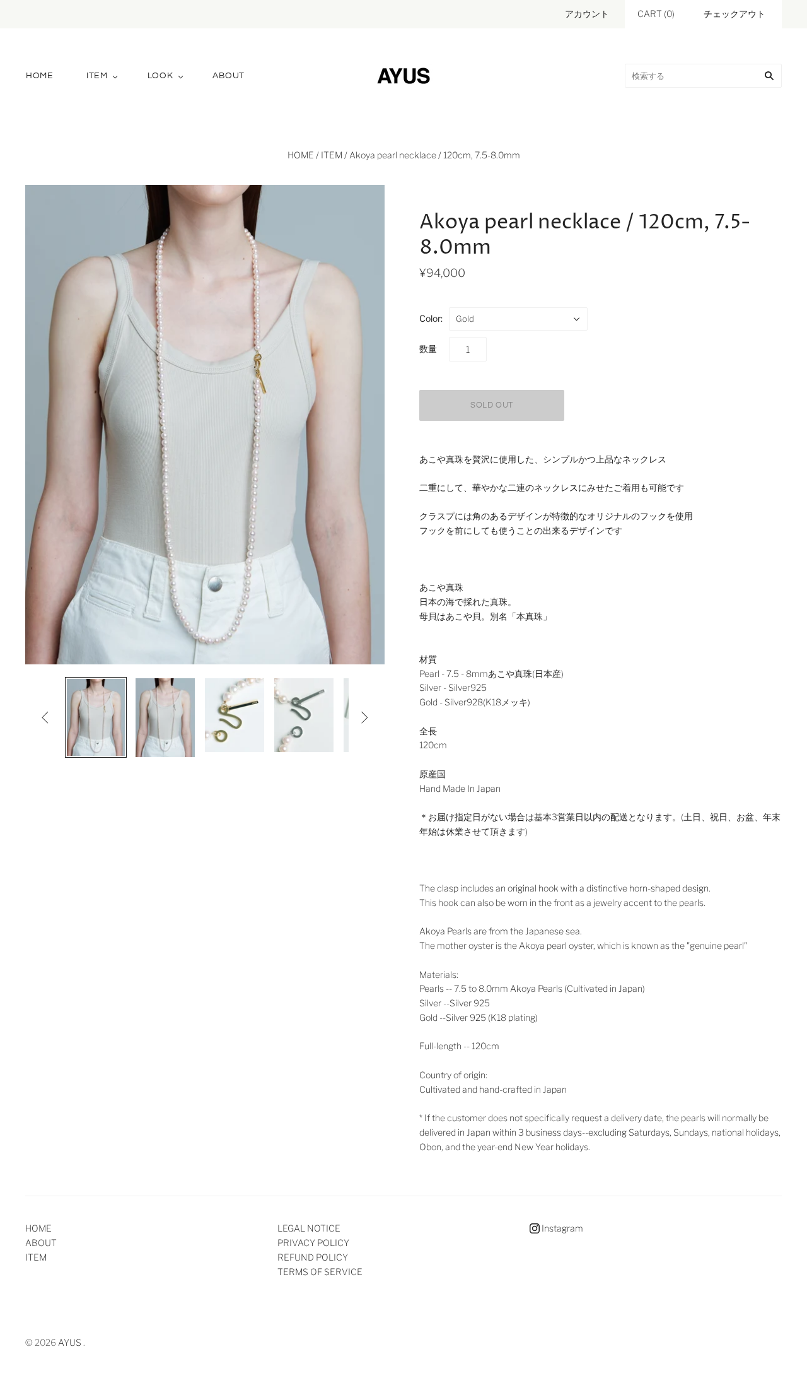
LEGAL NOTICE (308, 1228)
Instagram (561, 1228)
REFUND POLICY (312, 1257)
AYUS (69, 1342)
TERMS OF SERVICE (320, 1271)
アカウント (587, 13)
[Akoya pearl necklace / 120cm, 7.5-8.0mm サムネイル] (96, 717)
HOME (40, 75)
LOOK (160, 75)
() (656, 13)
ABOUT (228, 75)
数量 (428, 348)
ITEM (97, 75)
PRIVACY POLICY (313, 1242)
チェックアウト (734, 13)
